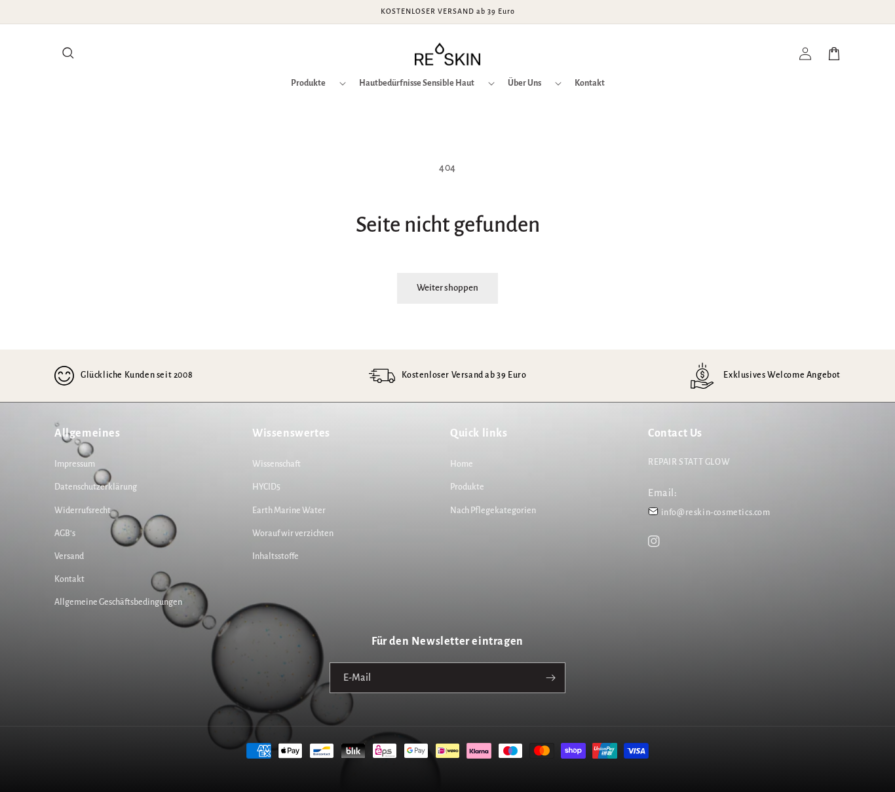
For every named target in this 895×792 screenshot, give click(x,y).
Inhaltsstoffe (275, 556)
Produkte (467, 487)
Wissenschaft (276, 464)
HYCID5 (266, 487)
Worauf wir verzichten (292, 533)
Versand (69, 556)
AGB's (64, 533)
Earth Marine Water (289, 510)
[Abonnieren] (550, 677)
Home (461, 464)
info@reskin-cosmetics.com (716, 512)
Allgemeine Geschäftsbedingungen (118, 602)
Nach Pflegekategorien (493, 510)
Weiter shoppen (447, 288)
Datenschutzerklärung (95, 487)
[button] (68, 53)
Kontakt (69, 579)
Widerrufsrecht (82, 510)
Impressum (74, 464)
